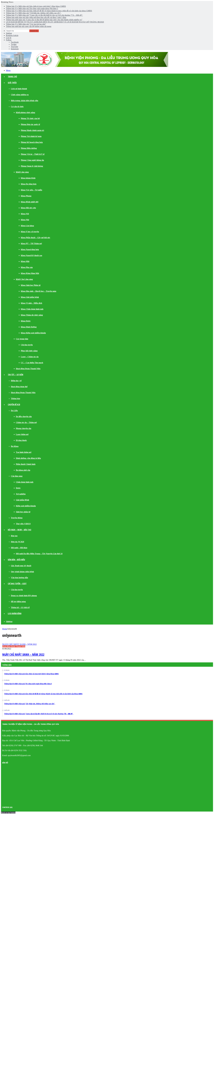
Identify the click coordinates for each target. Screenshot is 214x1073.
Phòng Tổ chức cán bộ (30, 118)
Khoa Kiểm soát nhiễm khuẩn (33, 333)
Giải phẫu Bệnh (22, 500)
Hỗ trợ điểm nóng (18, 601)
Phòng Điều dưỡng (29, 148)
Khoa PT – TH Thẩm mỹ (31, 243)
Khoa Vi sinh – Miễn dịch (31, 303)
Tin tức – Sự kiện (15, 374)
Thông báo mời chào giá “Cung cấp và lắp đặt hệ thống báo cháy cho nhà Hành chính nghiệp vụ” (44, 20)
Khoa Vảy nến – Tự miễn (31, 190)
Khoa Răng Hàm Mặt (30, 273)
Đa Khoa (14, 446)
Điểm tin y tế (16, 381)
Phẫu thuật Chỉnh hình (25, 464)
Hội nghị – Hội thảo (19, 548)
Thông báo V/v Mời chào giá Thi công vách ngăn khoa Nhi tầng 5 (32, 8)
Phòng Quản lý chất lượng (32, 166)
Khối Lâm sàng (22, 172)
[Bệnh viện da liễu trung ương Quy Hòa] (84, 66)
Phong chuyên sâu (23, 428)
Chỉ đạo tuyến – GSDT (17, 583)
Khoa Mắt (25, 261)
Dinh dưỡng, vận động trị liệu (28, 458)
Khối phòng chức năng (25, 112)
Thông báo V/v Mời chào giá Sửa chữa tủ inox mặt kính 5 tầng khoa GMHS (36, 6)
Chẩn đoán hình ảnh (24, 482)
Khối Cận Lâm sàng (24, 279)
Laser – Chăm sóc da (30, 357)
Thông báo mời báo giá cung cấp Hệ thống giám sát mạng (28, 26)
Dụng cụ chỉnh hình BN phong (24, 596)
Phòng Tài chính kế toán (31, 136)
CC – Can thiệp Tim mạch (32, 363)
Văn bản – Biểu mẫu (16, 559)
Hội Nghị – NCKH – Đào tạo (19, 529)
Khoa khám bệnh (28, 178)
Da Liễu (14, 410)
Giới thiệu (12, 82)
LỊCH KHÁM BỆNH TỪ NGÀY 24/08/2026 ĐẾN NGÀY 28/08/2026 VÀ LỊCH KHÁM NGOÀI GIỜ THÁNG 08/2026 (55, 22)
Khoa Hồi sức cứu (28, 208)
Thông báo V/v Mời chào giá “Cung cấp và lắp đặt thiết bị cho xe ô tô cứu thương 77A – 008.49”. (44, 15)
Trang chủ (12, 76)
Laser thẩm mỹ (22, 434)
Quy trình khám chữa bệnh (22, 572)
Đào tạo (14, 536)
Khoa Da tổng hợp (28, 184)
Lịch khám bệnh (14, 613)
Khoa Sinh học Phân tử (30, 285)
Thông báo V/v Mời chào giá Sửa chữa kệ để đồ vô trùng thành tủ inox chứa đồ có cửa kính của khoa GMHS (49, 11)
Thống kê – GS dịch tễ (20, 607)
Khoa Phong (26, 196)
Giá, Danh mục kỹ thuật (21, 566)
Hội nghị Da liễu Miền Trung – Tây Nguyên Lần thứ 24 (39, 554)
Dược (18, 488)
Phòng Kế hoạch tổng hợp (32, 142)
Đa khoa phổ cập (23, 470)
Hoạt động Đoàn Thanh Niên (28, 369)
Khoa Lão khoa (27, 226)
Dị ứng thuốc (21, 440)
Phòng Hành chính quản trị (32, 130)
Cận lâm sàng (16, 476)
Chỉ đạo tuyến (27, 345)
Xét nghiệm (21, 494)
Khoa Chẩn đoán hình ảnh (32, 309)
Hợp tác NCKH (17, 542)
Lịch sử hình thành (19, 89)
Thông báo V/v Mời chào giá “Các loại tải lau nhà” (26, 24)
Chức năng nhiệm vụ (20, 95)
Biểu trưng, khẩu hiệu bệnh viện (24, 101)
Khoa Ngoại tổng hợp (30, 249)
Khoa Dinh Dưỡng (29, 327)
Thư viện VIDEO (23, 524)
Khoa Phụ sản (27, 267)
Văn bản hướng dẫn (19, 578)
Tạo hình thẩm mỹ (23, 452)
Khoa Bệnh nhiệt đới (29, 202)
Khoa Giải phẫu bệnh (30, 297)
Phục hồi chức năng (29, 351)
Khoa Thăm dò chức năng (32, 315)
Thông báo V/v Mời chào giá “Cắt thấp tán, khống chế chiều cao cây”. (33, 13)
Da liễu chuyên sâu (24, 416)
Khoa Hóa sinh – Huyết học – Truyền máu (38, 291)
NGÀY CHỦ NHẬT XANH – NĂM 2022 (23, 654)
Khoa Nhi (25, 220)
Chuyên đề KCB (14, 404)
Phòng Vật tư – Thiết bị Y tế (32, 154)
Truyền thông (16, 518)
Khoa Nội (25, 214)
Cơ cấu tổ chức (17, 106)
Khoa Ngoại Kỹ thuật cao (31, 255)
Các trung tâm (22, 339)
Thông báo (15, 398)
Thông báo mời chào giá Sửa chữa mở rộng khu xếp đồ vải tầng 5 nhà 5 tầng (36, 17)
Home (4, 629)
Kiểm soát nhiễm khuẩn (26, 506)
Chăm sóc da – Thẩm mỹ (26, 422)
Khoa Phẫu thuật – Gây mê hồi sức (35, 238)
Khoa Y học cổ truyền (30, 232)
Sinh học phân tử (23, 512)
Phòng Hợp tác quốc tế (30, 124)
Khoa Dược (26, 321)
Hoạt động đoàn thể (19, 387)
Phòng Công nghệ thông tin (32, 160)
